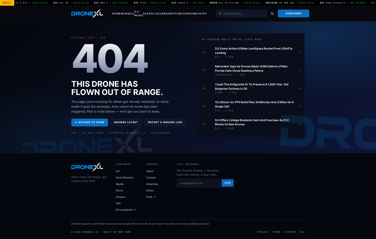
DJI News (138, 13)
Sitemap (290, 232)
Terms (277, 232)
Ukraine (166, 13)
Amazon (121, 196)
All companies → (126, 209)
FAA (146, 13)
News (125, 13)
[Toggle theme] (272, 13)
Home (116, 13)
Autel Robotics (125, 177)
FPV (175, 13)
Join (227, 182)
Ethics (150, 190)
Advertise (152, 184)
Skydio (120, 184)
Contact (151, 177)
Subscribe (293, 13)
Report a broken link (165, 122)
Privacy (263, 232)
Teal (118, 203)
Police (154, 13)
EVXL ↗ (151, 196)
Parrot (119, 190)
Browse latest (126, 122)
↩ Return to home (90, 122)
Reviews (185, 13)
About (150, 171)
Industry (199, 13)
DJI (132, 13)
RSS (302, 232)
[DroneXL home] (87, 13)
